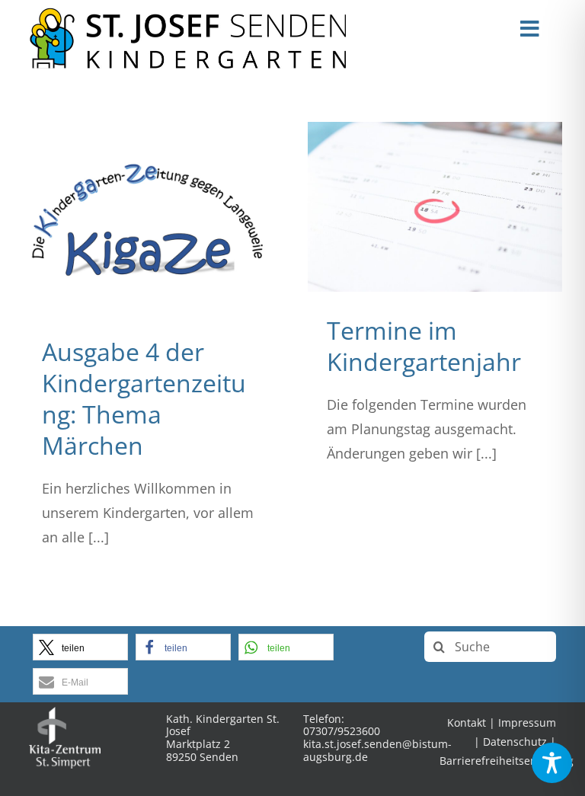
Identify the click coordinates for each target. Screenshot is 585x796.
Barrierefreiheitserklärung (507, 760)
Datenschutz (515, 741)
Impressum (527, 722)
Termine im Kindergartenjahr (424, 346)
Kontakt (466, 722)
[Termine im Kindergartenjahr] (435, 207)
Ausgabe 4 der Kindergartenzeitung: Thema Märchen (144, 398)
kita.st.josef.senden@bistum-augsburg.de (377, 750)
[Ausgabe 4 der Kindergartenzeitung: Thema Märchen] (150, 217)
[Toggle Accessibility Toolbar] (552, 763)
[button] (80, 647)
